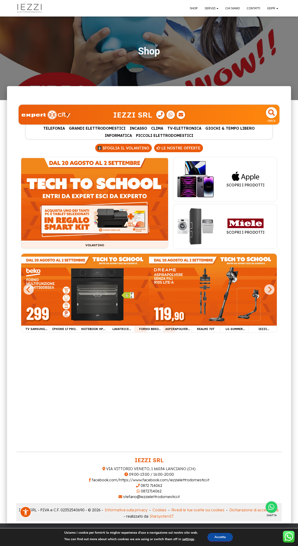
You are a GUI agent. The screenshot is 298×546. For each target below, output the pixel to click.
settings (188, 539)
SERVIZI (210, 8)
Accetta (220, 537)
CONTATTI (253, 8)
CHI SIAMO (232, 8)
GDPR (271, 8)
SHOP (194, 8)
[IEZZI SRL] (29, 8)
